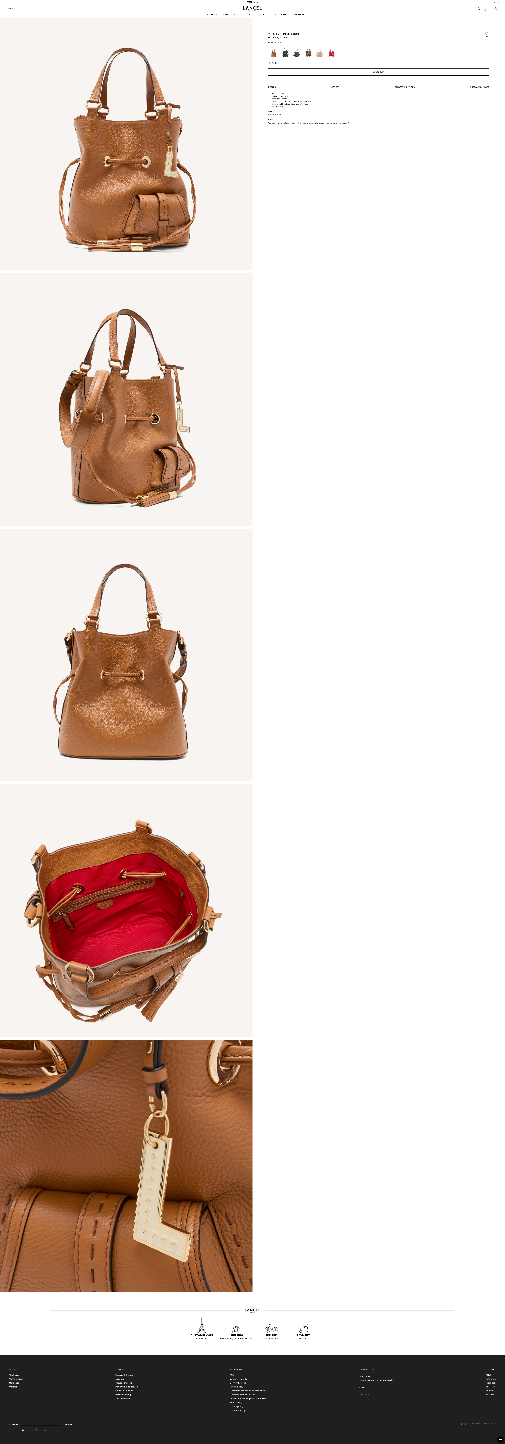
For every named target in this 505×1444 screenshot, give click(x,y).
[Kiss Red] (331, 52)
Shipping (236, 1335)
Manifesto (14, 1382)
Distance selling (123, 1394)
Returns (272, 1335)
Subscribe (68, 1424)
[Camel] (273, 52)
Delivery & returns (405, 87)
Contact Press (16, 1379)
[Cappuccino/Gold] (320, 52)
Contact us (364, 1376)
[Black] (285, 52)
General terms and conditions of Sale (248, 1390)
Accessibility (236, 1402)
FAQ (232, 1375)
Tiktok (488, 1375)
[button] (494, 2)
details (272, 87)
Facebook (490, 1382)
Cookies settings (238, 1410)
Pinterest (490, 1386)
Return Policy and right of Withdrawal (248, 1398)
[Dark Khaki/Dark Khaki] (308, 52)
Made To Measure (124, 1390)
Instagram (491, 1379)
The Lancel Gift (122, 1398)
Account (119, 1379)
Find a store (364, 1394)
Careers (13, 1386)
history (335, 87)
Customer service (479, 87)
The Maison (14, 1375)
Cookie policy (236, 1406)
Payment (303, 1335)
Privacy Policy (236, 1386)
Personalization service (126, 1386)
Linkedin (489, 1390)
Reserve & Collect (124, 1375)
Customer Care (202, 1335)
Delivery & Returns (239, 1382)
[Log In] (490, 8)
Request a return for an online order (376, 1380)
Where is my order (239, 1379)
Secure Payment (123, 1382)
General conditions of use (242, 1394)
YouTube (490, 1394)
